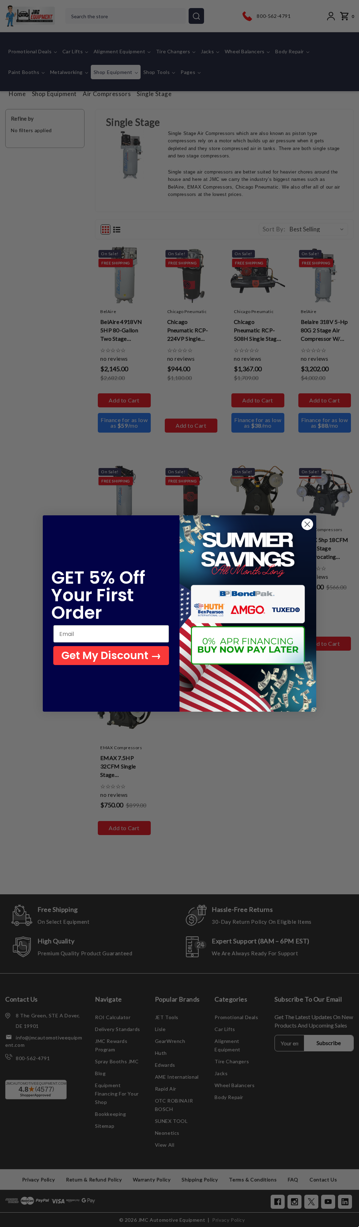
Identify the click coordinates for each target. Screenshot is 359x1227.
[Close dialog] (307, 524)
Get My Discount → (111, 655)
